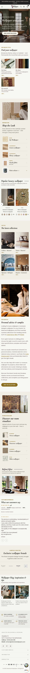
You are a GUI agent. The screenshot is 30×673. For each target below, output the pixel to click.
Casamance (10, 335)
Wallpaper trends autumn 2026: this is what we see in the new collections (7, 603)
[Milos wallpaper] (22, 197)
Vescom (8, 208)
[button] (27, 6)
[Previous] (1, 204)
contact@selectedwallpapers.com (15, 642)
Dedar (22, 335)
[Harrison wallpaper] (7, 197)
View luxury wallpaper (10, 33)
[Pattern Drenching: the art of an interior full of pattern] (22, 592)
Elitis (22, 208)
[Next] (28, 204)
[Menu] (2, 6)
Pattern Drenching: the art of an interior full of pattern (22, 602)
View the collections (9, 384)
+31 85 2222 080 (10, 640)
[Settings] (23, 6)
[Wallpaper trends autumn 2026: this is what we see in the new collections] (7, 592)
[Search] (20, 6)
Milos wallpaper (22, 209)
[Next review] (6, 540)
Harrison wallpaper (8, 209)
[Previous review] (2, 540)
